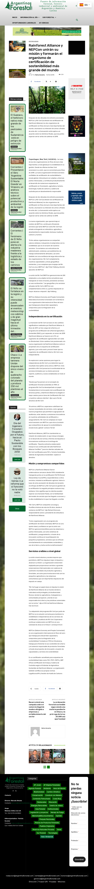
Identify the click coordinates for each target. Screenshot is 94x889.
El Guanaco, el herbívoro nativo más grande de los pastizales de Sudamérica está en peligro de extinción (17, 129)
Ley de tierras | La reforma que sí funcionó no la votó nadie (17, 485)
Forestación (14, 395)
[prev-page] (44, 767)
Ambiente (14, 146)
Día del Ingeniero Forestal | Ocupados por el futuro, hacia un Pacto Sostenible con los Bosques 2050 (17, 437)
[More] (56, 81)
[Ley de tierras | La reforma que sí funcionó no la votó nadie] (17, 471)
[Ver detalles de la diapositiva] (47, 31)
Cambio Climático (16, 268)
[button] (77, 20)
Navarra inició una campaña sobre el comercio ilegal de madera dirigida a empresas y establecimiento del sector (37, 709)
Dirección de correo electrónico (78, 814)
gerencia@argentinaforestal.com (21, 803)
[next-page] (48, 767)
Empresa (75, 849)
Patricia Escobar (16, 148)
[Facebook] (76, 6)
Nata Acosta (40, 75)
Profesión (75, 840)
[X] (16, 791)
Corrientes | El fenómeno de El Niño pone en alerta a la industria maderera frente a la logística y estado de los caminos (17, 247)
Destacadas (33, 41)
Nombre (74, 823)
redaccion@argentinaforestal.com (22, 823)
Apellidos (75, 832)
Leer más (17, 459)
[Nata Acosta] (30, 74)
